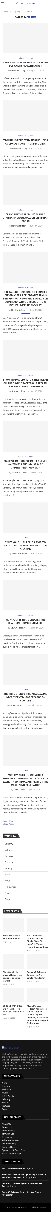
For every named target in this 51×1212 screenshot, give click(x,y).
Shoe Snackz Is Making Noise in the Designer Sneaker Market (12, 976)
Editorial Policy (9, 1143)
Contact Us (7, 1127)
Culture (8, 849)
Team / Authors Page (11, 1153)
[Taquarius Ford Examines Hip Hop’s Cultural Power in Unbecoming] (25, 115)
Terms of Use (8, 1133)
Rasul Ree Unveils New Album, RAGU (11, 937)
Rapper (8, 893)
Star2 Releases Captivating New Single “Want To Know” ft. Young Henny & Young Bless (37, 941)
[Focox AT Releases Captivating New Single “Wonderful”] (37, 961)
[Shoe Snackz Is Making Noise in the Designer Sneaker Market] (25, 38)
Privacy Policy (8, 1130)
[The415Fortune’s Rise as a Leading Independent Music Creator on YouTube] (25, 669)
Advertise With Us (10, 1140)
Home (5, 11)
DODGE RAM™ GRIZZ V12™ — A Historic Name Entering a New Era (13, 1010)
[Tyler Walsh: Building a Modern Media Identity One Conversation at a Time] (25, 517)
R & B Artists (10, 886)
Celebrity (9, 843)
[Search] (48, 3)
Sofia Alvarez (19, 789)
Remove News (8, 1146)
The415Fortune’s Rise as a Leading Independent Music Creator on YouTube (25, 697)
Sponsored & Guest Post (13, 1150)
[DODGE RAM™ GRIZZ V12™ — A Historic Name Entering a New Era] (13, 995)
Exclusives (9, 856)
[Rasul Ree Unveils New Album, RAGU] (13, 925)
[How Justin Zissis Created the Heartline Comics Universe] (25, 595)
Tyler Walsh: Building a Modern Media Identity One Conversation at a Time (25, 545)
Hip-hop (17, 11)
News (7, 880)
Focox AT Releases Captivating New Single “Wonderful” (36, 975)
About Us (6, 1123)
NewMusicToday (17, 70)
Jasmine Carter (16, 705)
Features (9, 862)
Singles (8, 899)
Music (7, 874)
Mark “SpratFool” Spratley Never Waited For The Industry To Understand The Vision (25, 464)
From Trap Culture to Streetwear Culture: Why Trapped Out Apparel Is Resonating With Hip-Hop (25, 383)
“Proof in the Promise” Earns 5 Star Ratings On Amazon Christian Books (25, 218)
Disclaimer (7, 1137)
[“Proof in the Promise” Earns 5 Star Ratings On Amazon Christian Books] (25, 190)
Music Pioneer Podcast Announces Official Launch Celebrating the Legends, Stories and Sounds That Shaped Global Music (37, 1014)
